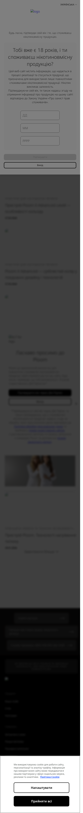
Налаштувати (41, 788)
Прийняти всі (41, 801)
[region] (40, 784)
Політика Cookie (49, 777)
